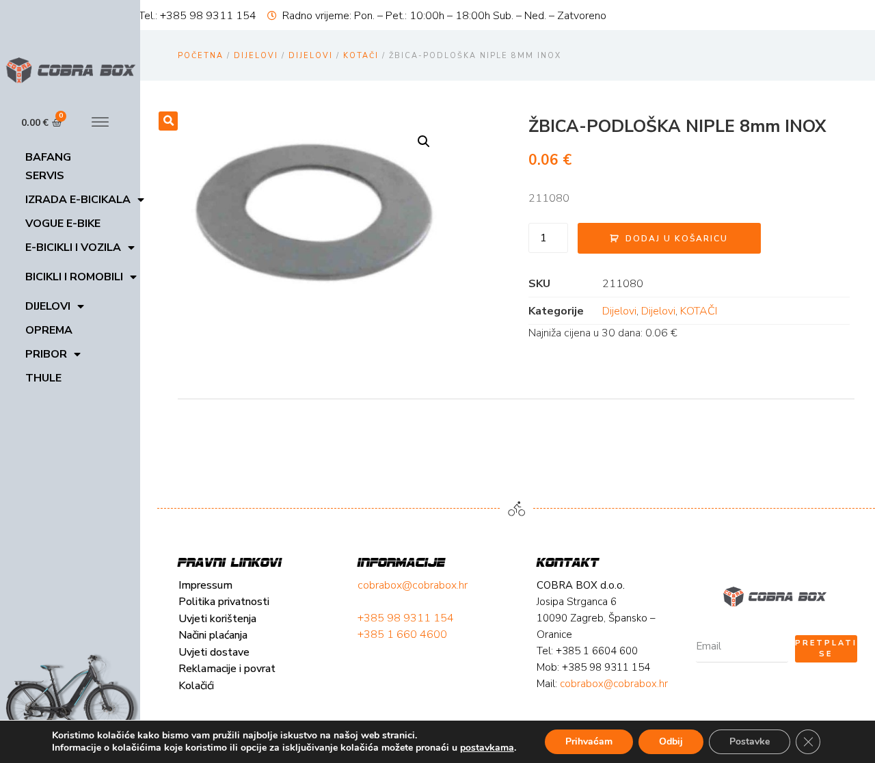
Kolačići (196, 685)
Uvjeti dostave (214, 652)
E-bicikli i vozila (73, 247)
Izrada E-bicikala (78, 199)
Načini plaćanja (212, 635)
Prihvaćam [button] (588, 741)
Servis (44, 175)
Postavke (749, 741)
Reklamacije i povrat (226, 668)
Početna (201, 56)
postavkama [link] (487, 747)
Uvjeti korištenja (217, 618)
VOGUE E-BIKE (62, 223)
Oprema (48, 330)
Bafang (48, 157)
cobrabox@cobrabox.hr (413, 585)
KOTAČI (361, 56)
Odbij (671, 741)
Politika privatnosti (223, 601)
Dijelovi (47, 306)
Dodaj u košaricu (676, 238)
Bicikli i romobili (74, 276)
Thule (43, 378)
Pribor (46, 354)
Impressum (205, 585)
